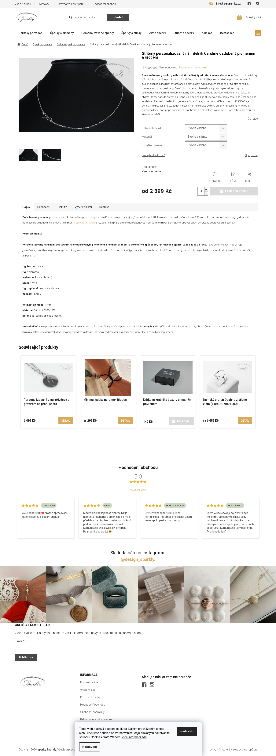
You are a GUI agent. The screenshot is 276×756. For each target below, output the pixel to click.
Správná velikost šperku (71, 3)
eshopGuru (251, 749)
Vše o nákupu (23, 3)
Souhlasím (186, 731)
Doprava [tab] (104, 207)
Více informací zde (134, 737)
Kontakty (44, 3)
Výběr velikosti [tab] (83, 207)
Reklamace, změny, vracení (96, 719)
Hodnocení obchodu (105, 3)
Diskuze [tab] (62, 207)
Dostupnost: (149, 166)
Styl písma (251, 155)
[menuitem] (30, 33)
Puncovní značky (90, 697)
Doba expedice (89, 682)
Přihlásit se (25, 657)
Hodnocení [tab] (43, 207)
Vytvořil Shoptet (219, 749)
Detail (65, 420)
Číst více (253, 118)
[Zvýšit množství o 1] (206, 189)
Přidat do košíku (236, 191)
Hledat (118, 17)
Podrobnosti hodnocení (192, 67)
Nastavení (89, 747)
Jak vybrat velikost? (153, 155)
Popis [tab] (26, 207)
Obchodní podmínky (92, 712)
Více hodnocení (138, 490)
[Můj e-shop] (33, 682)
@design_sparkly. (138, 559)
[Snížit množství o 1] (206, 193)
